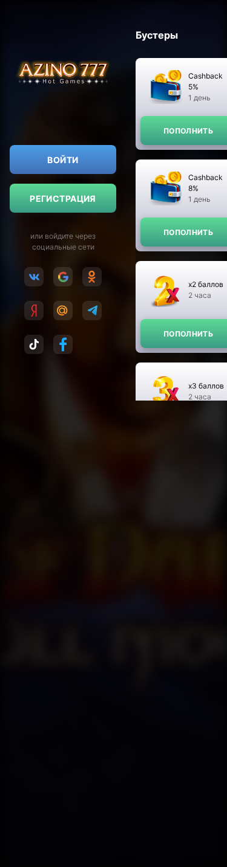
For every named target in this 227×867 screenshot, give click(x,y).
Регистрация (63, 198)
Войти (62, 160)
